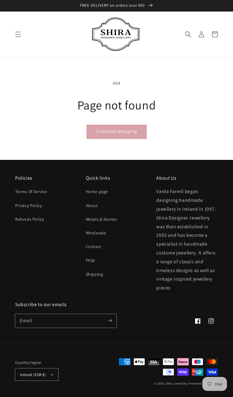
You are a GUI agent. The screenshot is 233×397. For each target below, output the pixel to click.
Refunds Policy (29, 219)
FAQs (90, 260)
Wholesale (96, 233)
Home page (97, 191)
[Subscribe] (109, 320)
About (92, 205)
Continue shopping (116, 131)
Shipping (94, 274)
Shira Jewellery (177, 383)
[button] (18, 34)
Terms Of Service (31, 191)
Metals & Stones (101, 219)
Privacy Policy (28, 205)
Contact (93, 246)
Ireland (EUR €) (33, 374)
